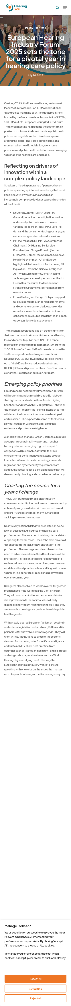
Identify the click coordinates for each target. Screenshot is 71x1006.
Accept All (36, 978)
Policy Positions (35, 27)
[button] (65, 7)
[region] (35, 963)
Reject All (35, 998)
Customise (35, 988)
